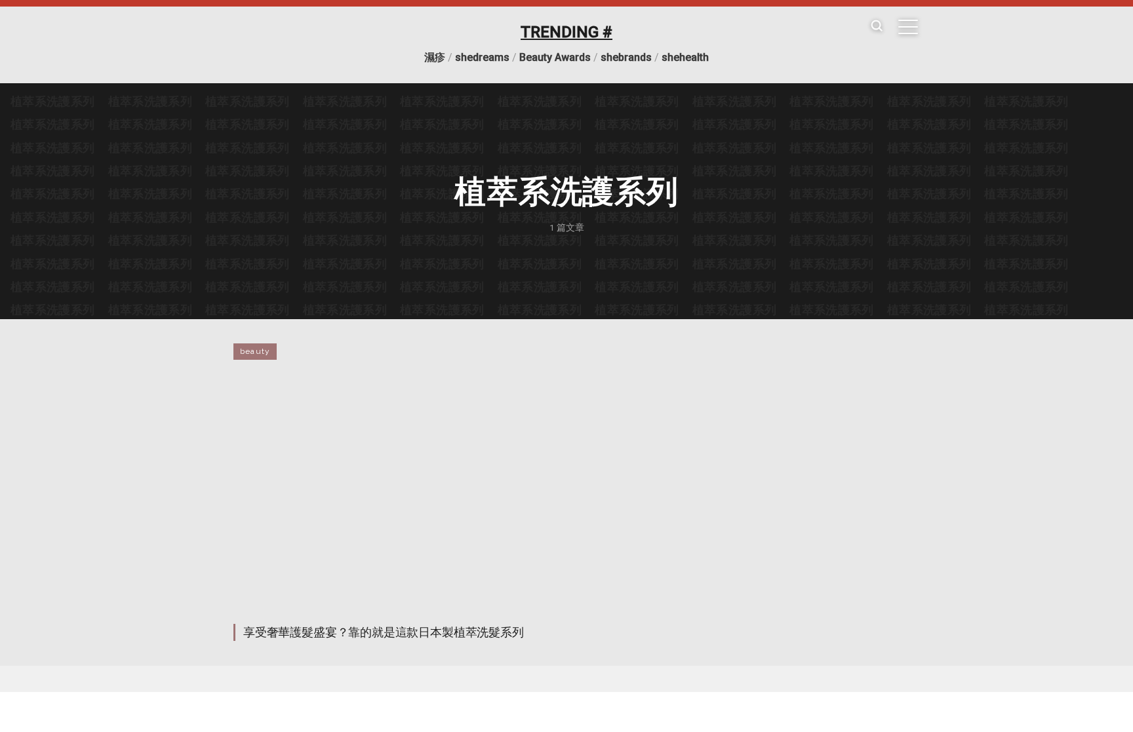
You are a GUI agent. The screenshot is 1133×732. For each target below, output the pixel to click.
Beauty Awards (555, 57)
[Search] (876, 26)
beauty (255, 351)
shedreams (482, 57)
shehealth (685, 57)
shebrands (626, 57)
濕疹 (434, 57)
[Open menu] (908, 27)
